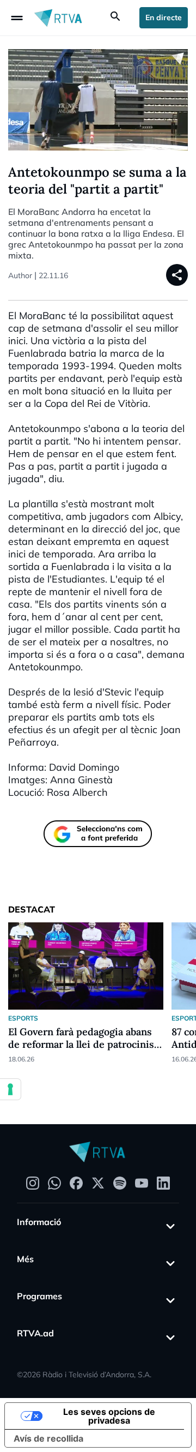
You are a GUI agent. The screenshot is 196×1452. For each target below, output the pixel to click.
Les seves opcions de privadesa (109, 1416)
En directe (163, 17)
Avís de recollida (48, 1438)
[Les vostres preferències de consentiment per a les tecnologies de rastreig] (10, 1089)
